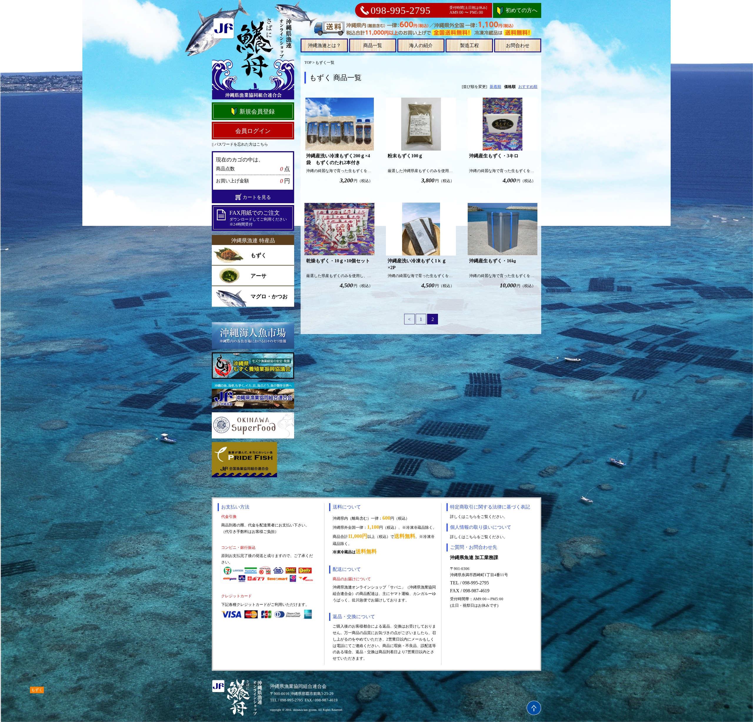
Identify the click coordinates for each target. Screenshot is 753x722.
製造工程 (469, 45)
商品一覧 (372, 45)
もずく (258, 255)
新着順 (495, 86)
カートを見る (257, 197)
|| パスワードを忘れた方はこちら (240, 144)
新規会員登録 (257, 111)
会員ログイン (253, 131)
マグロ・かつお (269, 296)
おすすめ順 (527, 86)
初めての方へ (521, 10)
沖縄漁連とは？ (324, 45)
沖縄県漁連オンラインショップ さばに (253, 58)
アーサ (258, 276)
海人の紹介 (421, 45)
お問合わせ (517, 45)
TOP (307, 62)
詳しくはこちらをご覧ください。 (478, 516)
